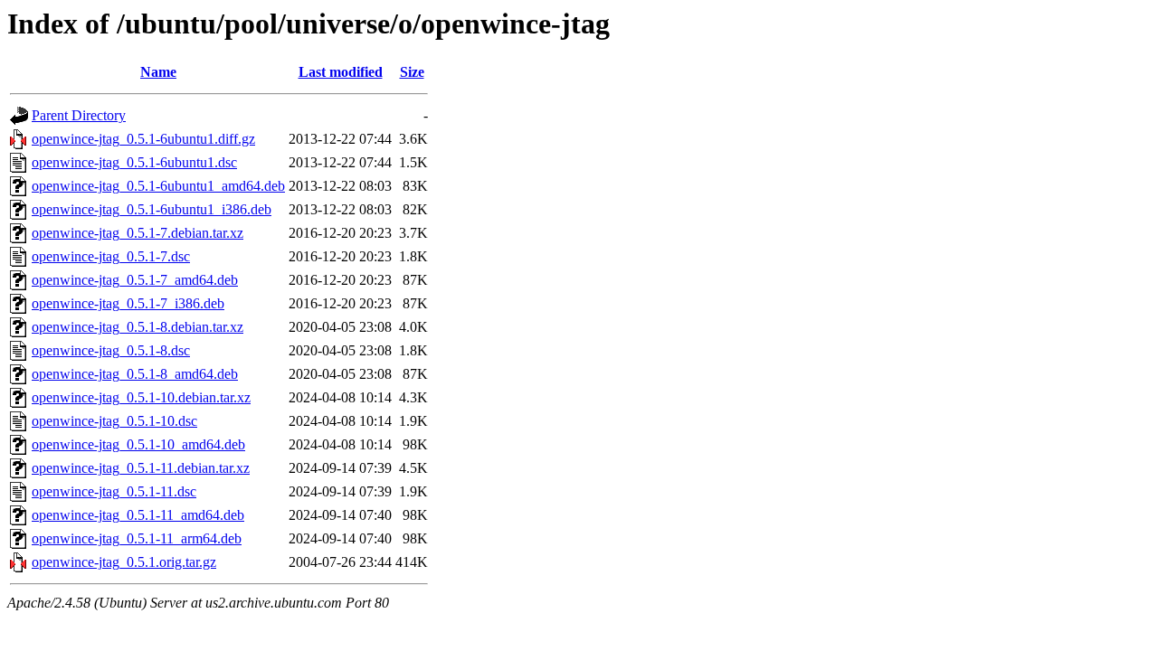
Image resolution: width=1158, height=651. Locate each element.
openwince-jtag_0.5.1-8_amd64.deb (135, 374)
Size (412, 72)
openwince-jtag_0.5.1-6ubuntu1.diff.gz (143, 138)
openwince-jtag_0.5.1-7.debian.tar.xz (137, 233)
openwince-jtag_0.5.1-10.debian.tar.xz (141, 397)
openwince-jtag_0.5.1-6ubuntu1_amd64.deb (158, 185)
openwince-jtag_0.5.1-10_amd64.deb (138, 444)
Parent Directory (79, 115)
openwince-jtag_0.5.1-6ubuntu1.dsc (134, 162)
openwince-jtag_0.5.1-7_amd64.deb (135, 280)
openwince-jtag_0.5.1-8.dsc (111, 350)
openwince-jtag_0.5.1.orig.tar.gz (124, 562)
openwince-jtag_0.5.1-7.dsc (111, 256)
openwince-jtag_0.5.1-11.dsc (114, 491)
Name (158, 72)
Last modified (341, 72)
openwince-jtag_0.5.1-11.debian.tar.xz (141, 468)
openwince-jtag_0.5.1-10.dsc (114, 421)
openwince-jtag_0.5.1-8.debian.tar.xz (137, 327)
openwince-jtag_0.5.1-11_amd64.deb (138, 515)
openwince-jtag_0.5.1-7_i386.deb (128, 303)
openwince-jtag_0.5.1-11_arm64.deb (137, 538)
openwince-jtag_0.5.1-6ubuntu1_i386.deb (151, 209)
